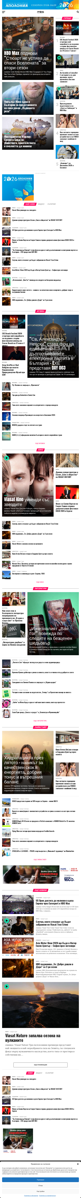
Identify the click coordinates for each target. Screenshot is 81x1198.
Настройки (40, 1191)
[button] (78, 1164)
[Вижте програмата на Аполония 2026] (40, 9)
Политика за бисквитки (31, 1195)
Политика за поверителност (47, 1195)
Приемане (40, 1180)
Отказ (40, 1185)
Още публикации (40, 1065)
